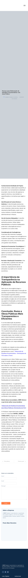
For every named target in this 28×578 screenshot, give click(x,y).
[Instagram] (3, 572)
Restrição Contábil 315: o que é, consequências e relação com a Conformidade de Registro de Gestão (12, 528)
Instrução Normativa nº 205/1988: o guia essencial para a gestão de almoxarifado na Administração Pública (14, 532)
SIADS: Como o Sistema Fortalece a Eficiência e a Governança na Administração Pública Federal (12, 536)
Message (3, 485)
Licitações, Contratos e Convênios (11, 97)
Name (2, 476)
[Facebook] (5, 572)
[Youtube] (8, 572)
